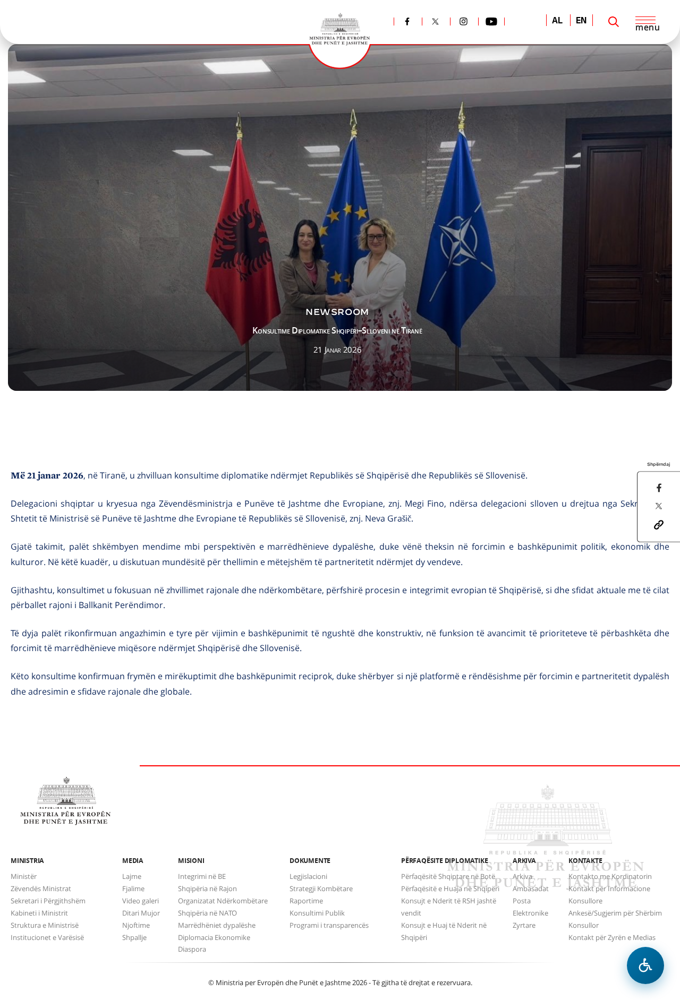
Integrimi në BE (202, 876)
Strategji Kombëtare (321, 888)
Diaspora (192, 949)
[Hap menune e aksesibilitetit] (645, 965)
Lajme (131, 876)
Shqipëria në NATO (207, 913)
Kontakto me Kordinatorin (610, 876)
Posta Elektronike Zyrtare (530, 913)
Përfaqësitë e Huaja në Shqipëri (450, 888)
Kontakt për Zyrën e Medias (612, 937)
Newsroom (337, 312)
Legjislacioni (308, 876)
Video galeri (140, 900)
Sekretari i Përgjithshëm (48, 900)
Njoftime (136, 925)
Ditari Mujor (141, 913)
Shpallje (134, 937)
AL (557, 21)
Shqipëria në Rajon (207, 888)
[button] (659, 523)
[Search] (613, 21)
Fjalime (133, 888)
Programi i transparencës (329, 925)
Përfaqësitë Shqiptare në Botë (448, 876)
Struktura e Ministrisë (45, 925)
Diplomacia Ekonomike (214, 937)
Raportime (306, 900)
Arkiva (522, 876)
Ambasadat (531, 888)
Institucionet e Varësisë (47, 937)
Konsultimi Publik (317, 913)
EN (581, 21)
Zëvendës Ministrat (41, 888)
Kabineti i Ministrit (39, 913)
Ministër (24, 876)
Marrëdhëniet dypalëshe (217, 925)
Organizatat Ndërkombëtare (223, 900)
